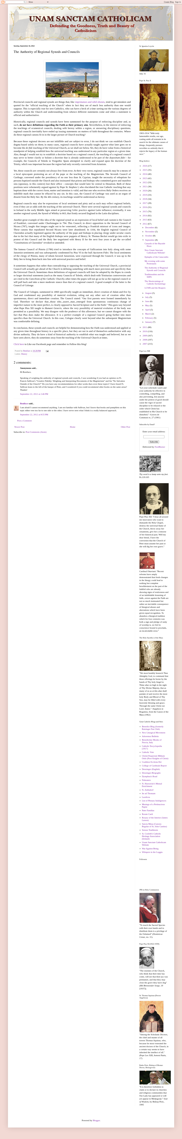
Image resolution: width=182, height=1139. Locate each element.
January (149, 322)
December (150, 227)
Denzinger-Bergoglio (151, 773)
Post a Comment (24, 421)
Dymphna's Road (149, 776)
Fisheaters (146, 780)
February (149, 318)
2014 (145, 215)
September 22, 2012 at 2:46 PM (34, 394)
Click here (19, 344)
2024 (145, 174)
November (150, 231)
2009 (145, 335)
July (147, 297)
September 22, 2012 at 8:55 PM (34, 414)
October (149, 236)
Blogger (96, 1120)
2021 (145, 186)
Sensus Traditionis (150, 830)
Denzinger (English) (151, 769)
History (24, 354)
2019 (145, 195)
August (148, 293)
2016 (145, 207)
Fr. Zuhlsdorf (147, 790)
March (148, 314)
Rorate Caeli (147, 814)
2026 (145, 166)
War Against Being (150, 848)
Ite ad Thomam (148, 793)
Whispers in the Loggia (152, 852)
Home (72, 427)
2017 (145, 203)
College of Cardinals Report (154, 766)
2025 (145, 170)
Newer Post (19, 427)
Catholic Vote (148, 752)
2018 (145, 199)
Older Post (125, 427)
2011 (145, 327)
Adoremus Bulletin (150, 736)
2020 (145, 191)
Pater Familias (148, 810)
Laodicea (146, 797)
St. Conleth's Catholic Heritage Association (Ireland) (151, 836)
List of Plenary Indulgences (154, 801)
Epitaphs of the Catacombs (156, 257)
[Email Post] (47, 351)
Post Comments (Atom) (36, 432)
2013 (145, 220)
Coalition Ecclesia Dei (152, 762)
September (150, 240)
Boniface (24, 403)
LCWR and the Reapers (155, 288)
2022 (145, 182)
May (147, 305)
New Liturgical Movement (153, 733)
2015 (145, 211)
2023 (145, 178)
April (147, 310)
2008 (145, 340)
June (147, 301)
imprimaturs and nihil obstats (90, 102)
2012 (145, 224)
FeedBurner (160, 447)
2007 (145, 344)
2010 (145, 331)
